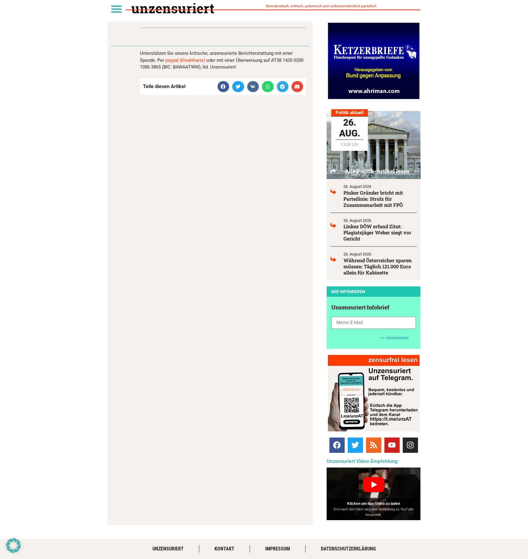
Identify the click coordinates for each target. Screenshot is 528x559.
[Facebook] (337, 445)
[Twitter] (355, 445)
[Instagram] (410, 445)
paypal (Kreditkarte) (185, 60)
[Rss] (373, 445)
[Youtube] (392, 445)
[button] (116, 8)
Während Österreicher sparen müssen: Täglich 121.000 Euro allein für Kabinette (377, 266)
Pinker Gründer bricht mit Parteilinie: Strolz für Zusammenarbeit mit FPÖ (373, 198)
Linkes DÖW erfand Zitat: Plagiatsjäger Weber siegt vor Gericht (377, 232)
